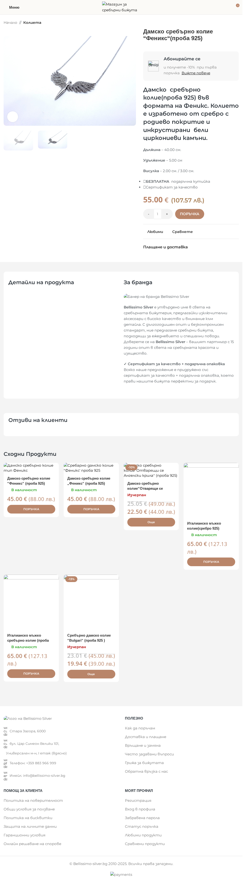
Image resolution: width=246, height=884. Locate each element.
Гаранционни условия (24, 835)
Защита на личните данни (30, 826)
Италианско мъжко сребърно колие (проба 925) (28, 640)
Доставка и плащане (145, 736)
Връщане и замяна (143, 745)
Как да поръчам (140, 728)
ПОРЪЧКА (189, 214)
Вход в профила (140, 809)
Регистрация (138, 800)
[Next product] (236, 23)
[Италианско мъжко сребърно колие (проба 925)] (31, 602)
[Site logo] (121, 7)
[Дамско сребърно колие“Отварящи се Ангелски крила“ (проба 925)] (151, 470)
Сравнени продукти (145, 843)
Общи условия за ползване (29, 809)
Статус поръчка (141, 826)
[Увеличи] (12, 116)
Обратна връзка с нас (146, 771)
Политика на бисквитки (28, 817)
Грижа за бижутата (144, 762)
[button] (8, 81)
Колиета (32, 22)
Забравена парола (142, 817)
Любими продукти (143, 835)
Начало (10, 22)
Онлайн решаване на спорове (32, 843)
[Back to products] (230, 23)
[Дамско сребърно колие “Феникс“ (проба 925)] (31, 468)
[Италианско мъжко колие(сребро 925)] (211, 490)
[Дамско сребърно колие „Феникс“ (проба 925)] (91, 468)
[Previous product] (224, 23)
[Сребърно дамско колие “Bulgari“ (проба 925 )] (91, 602)
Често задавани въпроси (149, 754)
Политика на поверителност (33, 800)
